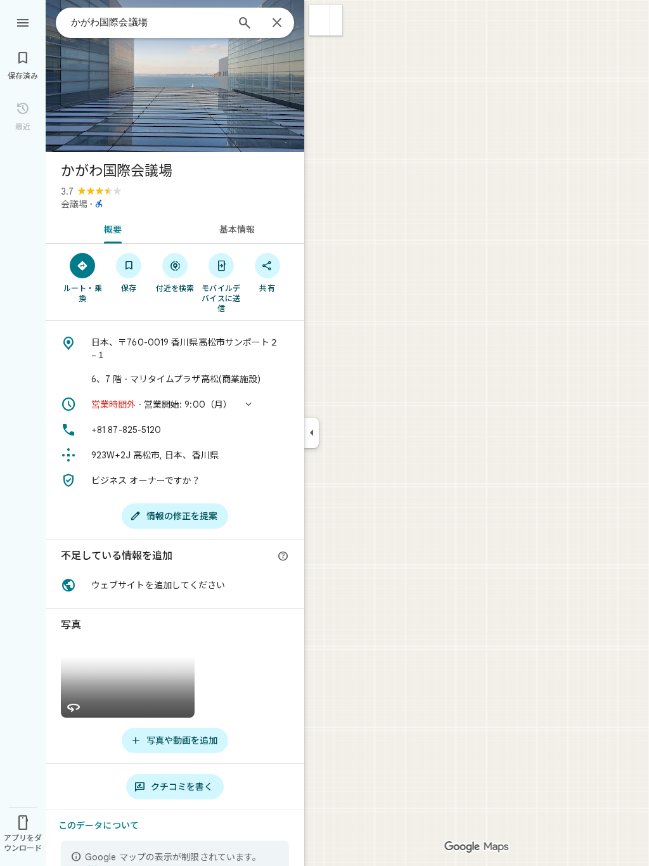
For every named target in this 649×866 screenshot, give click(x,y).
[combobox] (149, 22)
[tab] (110, 228)
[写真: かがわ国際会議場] (175, 76)
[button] (319, 20)
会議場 (74, 204)
